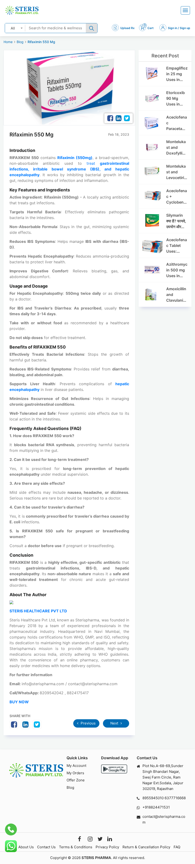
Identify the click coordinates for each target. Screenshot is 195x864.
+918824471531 (156, 807)
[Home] (22, 10)
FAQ (177, 847)
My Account (76, 765)
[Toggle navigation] (185, 10)
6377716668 (175, 798)
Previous (88, 723)
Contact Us (46, 847)
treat (69, 169)
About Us (26, 847)
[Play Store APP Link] (114, 768)
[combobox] (15, 28)
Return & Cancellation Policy (146, 847)
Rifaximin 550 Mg (41, 42)
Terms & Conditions (75, 847)
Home (8, 42)
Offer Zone (76, 780)
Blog (20, 42)
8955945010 (153, 798)
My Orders (75, 773)
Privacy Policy (107, 847)
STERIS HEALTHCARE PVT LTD (38, 611)
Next (114, 723)
